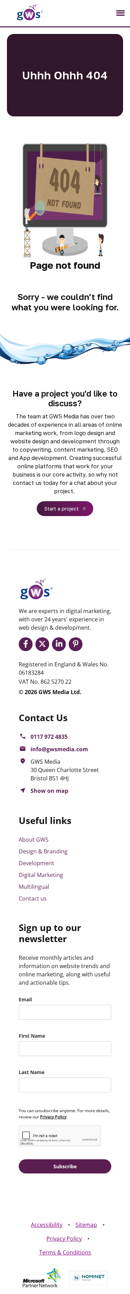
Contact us (33, 898)
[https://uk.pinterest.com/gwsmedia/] (77, 644)
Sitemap (86, 1225)
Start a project (61, 509)
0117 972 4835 (49, 737)
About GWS (34, 839)
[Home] (24, 12)
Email (25, 999)
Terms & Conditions (65, 1252)
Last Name (31, 1072)
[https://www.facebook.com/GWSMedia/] (27, 644)
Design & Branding (43, 851)
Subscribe (65, 1166)
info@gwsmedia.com (59, 749)
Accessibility (46, 1225)
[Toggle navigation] (120, 13)
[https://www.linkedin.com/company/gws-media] (60, 644)
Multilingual (34, 886)
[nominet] (88, 1278)
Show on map (49, 791)
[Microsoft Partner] (41, 1278)
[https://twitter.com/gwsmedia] (43, 644)
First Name (32, 1035)
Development (36, 863)
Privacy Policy (64, 1238)
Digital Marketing (41, 875)
